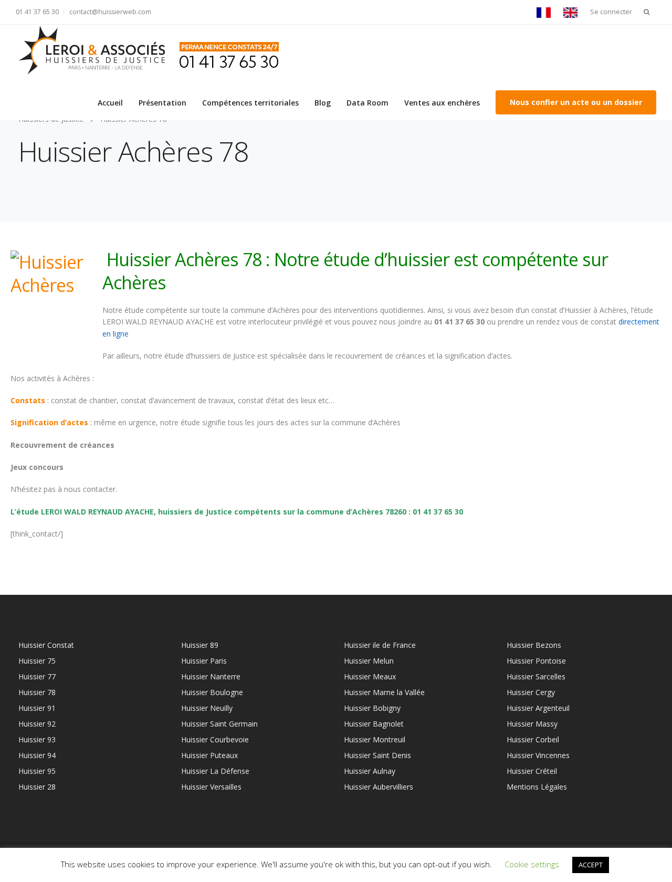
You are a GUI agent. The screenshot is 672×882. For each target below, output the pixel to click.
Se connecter (611, 11)
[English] (573, 11)
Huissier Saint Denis (377, 755)
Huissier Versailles (211, 787)
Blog (322, 103)
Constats (27, 400)
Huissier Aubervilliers (378, 787)
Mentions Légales (537, 787)
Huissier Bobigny (372, 708)
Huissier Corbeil (533, 739)
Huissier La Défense (215, 771)
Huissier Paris (204, 661)
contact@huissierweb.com (110, 11)
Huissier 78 (37, 692)
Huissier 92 (37, 724)
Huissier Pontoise (536, 661)
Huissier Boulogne (212, 692)
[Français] (546, 11)
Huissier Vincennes (538, 755)
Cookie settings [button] (532, 864)
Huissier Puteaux (209, 755)
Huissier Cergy (531, 692)
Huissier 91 (37, 708)
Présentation (162, 103)
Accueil (110, 103)
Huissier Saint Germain (219, 724)
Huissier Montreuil (374, 739)
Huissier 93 (37, 739)
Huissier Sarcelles (536, 676)
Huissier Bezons (534, 645)
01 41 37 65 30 (37, 11)
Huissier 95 (37, 771)
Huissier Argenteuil (538, 708)
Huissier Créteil (532, 771)
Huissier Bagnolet (374, 724)
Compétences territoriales (250, 103)
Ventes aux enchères (442, 103)
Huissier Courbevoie (215, 739)
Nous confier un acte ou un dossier (576, 102)
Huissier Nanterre (210, 676)
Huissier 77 (37, 676)
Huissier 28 (37, 787)
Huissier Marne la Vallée (384, 692)
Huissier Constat (46, 645)
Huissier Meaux (370, 676)
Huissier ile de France (380, 645)
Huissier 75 (37, 661)
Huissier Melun (369, 661)
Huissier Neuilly (207, 708)
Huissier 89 (199, 645)
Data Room (367, 103)
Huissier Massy (532, 724)
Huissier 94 (37, 755)
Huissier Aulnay (369, 771)
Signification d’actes (49, 422)
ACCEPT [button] (591, 864)
